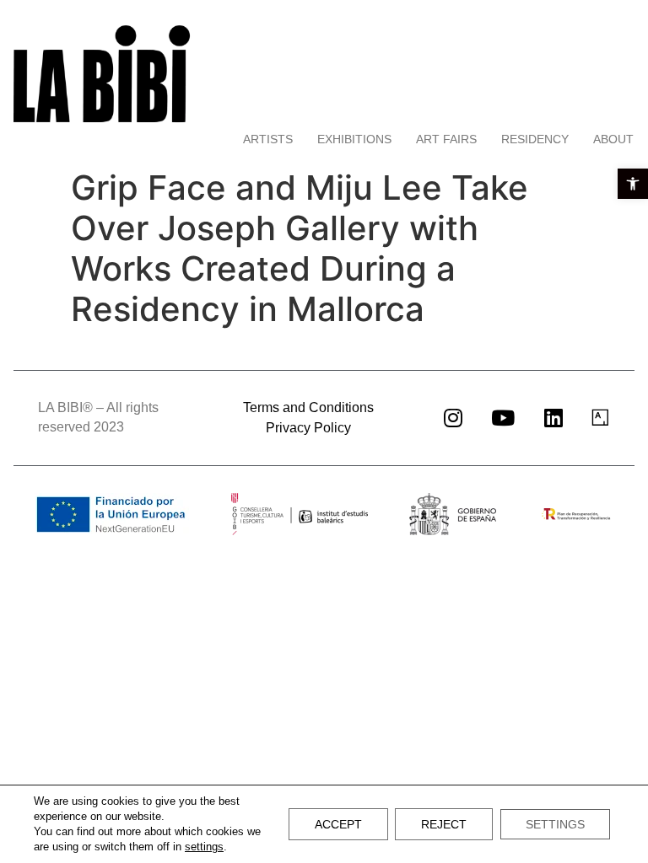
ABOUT (613, 139)
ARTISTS (268, 139)
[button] (633, 184)
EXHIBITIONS (354, 139)
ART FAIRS (446, 139)
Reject (444, 824)
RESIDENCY (535, 139)
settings (204, 846)
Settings (555, 824)
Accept (338, 824)
